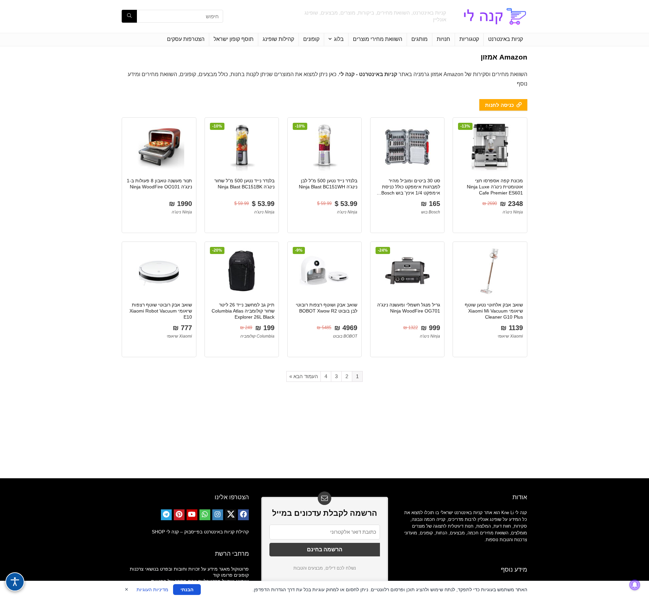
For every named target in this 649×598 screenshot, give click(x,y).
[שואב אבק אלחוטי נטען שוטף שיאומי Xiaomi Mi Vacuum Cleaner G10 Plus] (490, 271)
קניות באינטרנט (505, 39)
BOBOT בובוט (345, 336)
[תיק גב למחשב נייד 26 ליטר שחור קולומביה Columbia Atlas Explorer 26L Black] (241, 271)
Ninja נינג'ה (513, 212)
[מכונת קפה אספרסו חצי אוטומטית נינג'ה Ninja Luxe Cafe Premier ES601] (490, 147)
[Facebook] (243, 514)
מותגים (419, 39)
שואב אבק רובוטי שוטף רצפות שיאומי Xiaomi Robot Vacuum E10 (160, 311)
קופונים (311, 39)
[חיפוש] (129, 16)
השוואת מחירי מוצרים (377, 39)
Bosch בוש (430, 212)
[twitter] (230, 514)
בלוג (339, 39)
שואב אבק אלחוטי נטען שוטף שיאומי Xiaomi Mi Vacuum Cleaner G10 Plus (494, 311)
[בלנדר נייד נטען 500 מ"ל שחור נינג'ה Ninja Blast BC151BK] (241, 147)
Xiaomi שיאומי (510, 336)
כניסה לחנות (499, 105)
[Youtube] (192, 514)
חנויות (443, 39)
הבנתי (187, 589)
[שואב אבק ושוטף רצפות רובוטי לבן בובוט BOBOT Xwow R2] (324, 271)
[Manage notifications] (634, 584)
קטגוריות (469, 39)
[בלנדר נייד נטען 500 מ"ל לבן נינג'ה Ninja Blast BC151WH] (324, 147)
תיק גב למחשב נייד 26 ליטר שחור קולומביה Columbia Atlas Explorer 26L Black (243, 311)
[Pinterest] (179, 514)
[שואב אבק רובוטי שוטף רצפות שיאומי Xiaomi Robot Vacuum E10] (159, 271)
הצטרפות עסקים (186, 39)
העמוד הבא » (303, 376)
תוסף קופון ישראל (234, 39)
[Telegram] (166, 514)
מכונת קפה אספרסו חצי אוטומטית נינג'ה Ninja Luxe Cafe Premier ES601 (495, 187)
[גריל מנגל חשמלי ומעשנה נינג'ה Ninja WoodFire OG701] (407, 271)
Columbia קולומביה (257, 336)
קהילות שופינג (278, 39)
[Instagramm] (217, 514)
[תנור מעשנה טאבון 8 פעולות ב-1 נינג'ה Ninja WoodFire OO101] (159, 147)
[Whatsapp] (204, 514)
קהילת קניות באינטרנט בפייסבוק (216, 531)
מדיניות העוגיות (152, 589)
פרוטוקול (240, 569)
